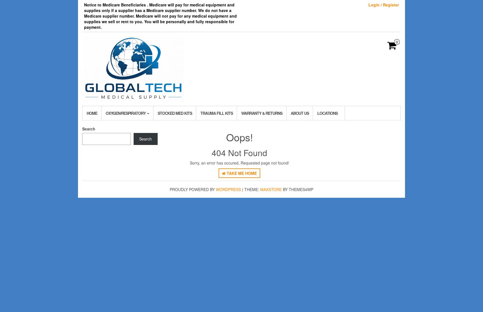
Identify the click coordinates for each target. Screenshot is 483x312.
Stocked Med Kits (175, 113)
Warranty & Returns (261, 113)
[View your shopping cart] (392, 47)
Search (88, 129)
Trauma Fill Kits (216, 113)
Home (92, 113)
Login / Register (383, 5)
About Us (300, 113)
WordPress (228, 189)
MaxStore (271, 189)
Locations (327, 113)
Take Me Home (241, 173)
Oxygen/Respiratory (126, 113)
